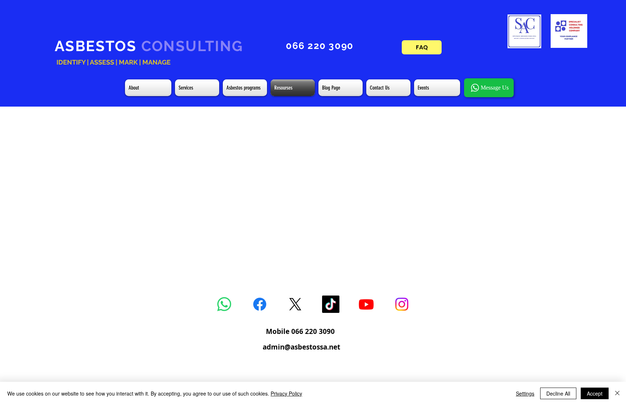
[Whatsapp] (224, 304)
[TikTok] (330, 304)
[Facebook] (259, 304)
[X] (295, 304)
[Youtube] (366, 304)
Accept (594, 393)
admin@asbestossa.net (301, 347)
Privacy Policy (286, 393)
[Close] (617, 393)
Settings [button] (525, 393)
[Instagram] (401, 304)
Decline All (558, 393)
